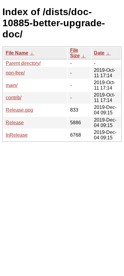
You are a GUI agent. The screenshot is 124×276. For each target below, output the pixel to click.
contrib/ (13, 97)
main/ (11, 85)
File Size (75, 53)
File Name (17, 53)
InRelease (17, 135)
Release (15, 122)
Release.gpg (19, 110)
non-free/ (15, 72)
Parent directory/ (23, 63)
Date (99, 53)
